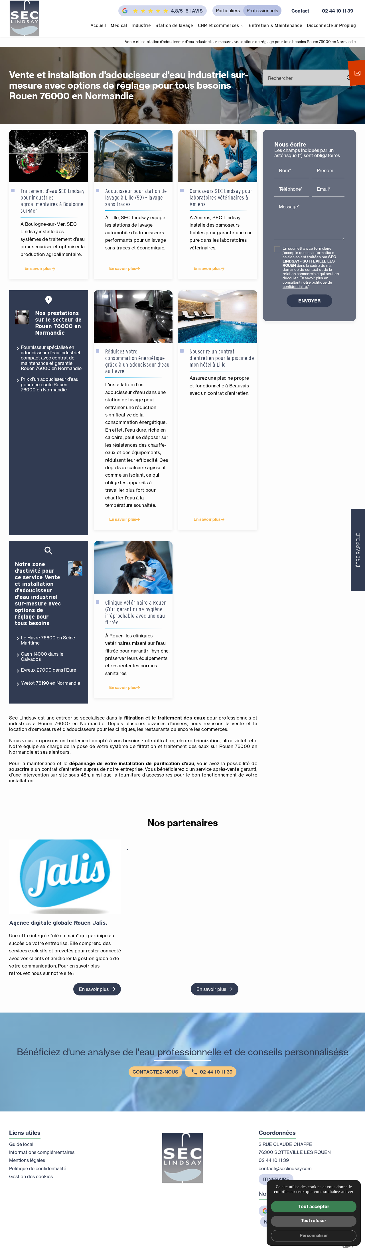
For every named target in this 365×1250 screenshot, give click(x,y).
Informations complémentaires (41, 1152)
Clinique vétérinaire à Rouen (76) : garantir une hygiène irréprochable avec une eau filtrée (136, 612)
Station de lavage (174, 25)
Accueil (98, 25)
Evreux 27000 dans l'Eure (48, 670)
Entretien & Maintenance (275, 25)
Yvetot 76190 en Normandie (50, 683)
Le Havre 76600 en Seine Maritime (48, 640)
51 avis (187, 11)
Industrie (141, 25)
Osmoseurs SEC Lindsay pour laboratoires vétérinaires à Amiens (221, 198)
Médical (119, 25)
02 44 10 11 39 (337, 11)
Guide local (21, 1144)
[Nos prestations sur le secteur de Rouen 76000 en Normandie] (22, 317)
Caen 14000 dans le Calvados (42, 656)
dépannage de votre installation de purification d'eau (131, 763)
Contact (300, 11)
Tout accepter (313, 1206)
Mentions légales (27, 1160)
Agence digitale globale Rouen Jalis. (58, 922)
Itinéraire (276, 1179)
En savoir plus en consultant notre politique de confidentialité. (307, 282)
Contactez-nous (156, 1072)
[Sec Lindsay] (24, 18)
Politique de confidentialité (37, 1168)
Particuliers (228, 10)
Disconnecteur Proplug (331, 25)
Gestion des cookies (31, 1176)
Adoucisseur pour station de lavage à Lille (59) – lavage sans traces (136, 198)
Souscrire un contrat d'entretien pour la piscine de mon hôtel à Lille (222, 358)
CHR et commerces (218, 25)
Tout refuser (313, 1220)
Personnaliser (314, 1235)
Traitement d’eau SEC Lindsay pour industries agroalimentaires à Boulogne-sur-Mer (53, 201)
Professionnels (262, 10)
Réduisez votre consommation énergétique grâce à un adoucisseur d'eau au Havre (137, 361)
